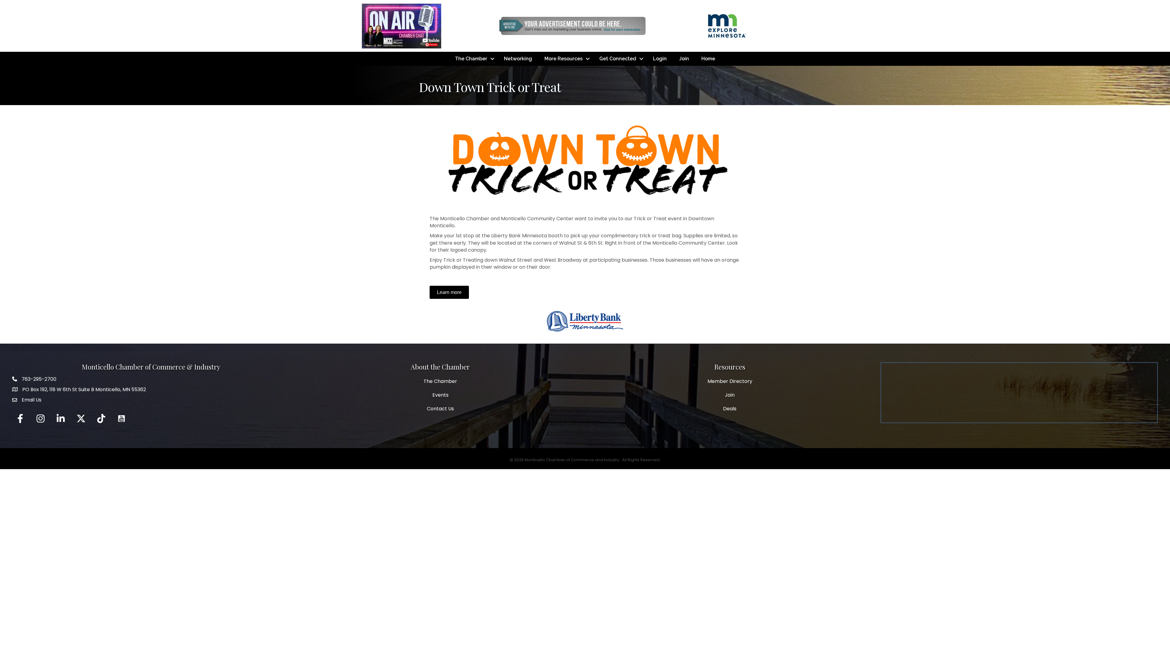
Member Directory (729, 381)
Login (660, 59)
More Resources (563, 59)
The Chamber (471, 59)
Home (708, 59)
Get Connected (617, 59)
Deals (729, 408)
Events (440, 394)
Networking (518, 59)
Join (684, 59)
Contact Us (440, 408)
